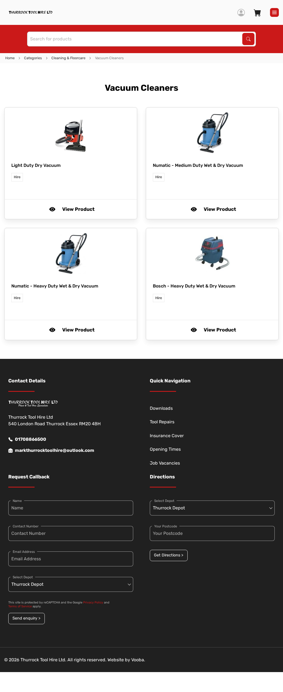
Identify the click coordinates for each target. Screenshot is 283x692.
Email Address (24, 552)
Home (10, 58)
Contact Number (26, 526)
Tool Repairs (162, 421)
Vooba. (138, 659)
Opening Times (165, 449)
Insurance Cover (167, 435)
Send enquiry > (26, 618)
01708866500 (30, 439)
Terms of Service (20, 606)
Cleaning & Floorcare (68, 58)
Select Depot (23, 577)
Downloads (161, 408)
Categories (33, 58)
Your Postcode (165, 526)
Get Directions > (168, 555)
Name (17, 501)
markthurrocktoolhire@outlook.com (54, 450)
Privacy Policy (93, 602)
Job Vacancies (165, 463)
